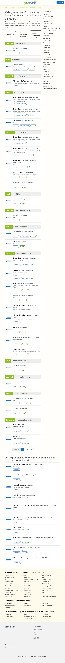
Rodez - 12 (46, 74)
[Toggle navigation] (2, 2)
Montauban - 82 (47, 19)
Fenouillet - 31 (47, 12)
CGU (34, 632)
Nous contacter (9, 647)
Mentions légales (37, 629)
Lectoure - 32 (46, 55)
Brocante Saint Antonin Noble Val (10, 34)
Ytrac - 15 (46, 81)
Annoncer (60, 2)
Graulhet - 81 (46, 43)
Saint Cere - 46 (47, 36)
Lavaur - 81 (46, 71)
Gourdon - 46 (46, 38)
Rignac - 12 (46, 50)
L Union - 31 (46, 40)
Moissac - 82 (46, 64)
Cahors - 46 (46, 69)
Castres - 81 (46, 47)
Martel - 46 (46, 67)
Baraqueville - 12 (47, 24)
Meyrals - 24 (46, 83)
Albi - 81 (45, 14)
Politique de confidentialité (36, 638)
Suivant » (30, 450)
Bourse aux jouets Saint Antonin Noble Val (36, 34)
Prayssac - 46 (47, 79)
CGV (34, 634)
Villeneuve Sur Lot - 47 (49, 59)
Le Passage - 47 (47, 52)
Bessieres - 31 (47, 57)
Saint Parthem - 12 (48, 76)
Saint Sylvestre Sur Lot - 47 (50, 62)
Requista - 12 (46, 45)
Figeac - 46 (46, 26)
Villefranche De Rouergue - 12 (51, 28)
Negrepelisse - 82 (48, 16)
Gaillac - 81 (46, 21)
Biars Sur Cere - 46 (48, 33)
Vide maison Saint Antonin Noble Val (23, 34)
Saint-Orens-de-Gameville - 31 (51, 88)
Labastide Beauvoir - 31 (49, 31)
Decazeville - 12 (47, 86)
